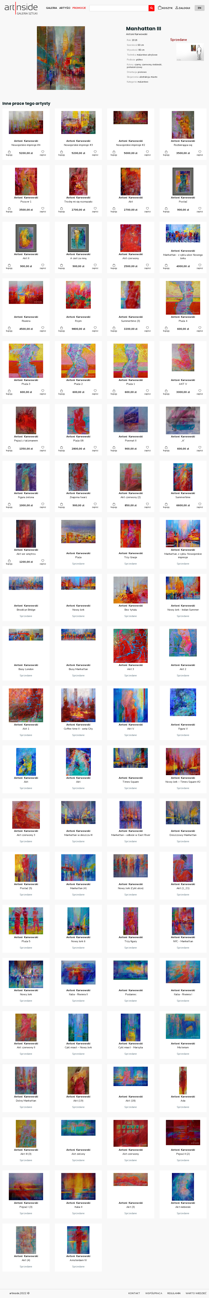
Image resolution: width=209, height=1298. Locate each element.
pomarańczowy (134, 67)
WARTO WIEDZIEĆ (196, 1293)
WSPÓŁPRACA (153, 1293)
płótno (139, 59)
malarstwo (143, 81)
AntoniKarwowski (136, 34)
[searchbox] (91, 8)
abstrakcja (144, 77)
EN (199, 8)
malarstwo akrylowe (147, 54)
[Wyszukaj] (151, 8)
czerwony (147, 64)
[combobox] (119, 8)
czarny (138, 64)
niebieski (157, 64)
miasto (154, 77)
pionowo (142, 72)
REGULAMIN (173, 1293)
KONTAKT (134, 1293)
